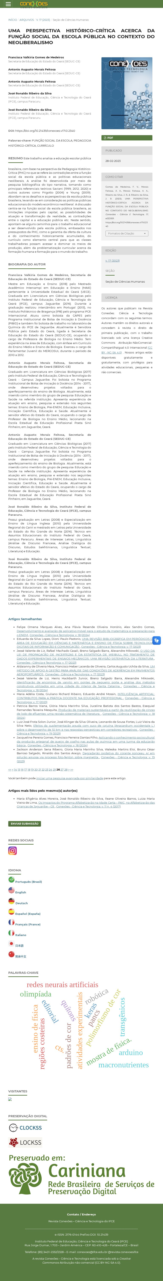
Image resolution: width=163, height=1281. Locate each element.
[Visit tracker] (10, 1100)
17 (25, 769)
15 (19, 769)
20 (36, 769)
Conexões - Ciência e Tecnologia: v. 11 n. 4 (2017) (88, 806)
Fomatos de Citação (121, 233)
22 (43, 769)
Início (12, 19)
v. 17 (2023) (43, 19)
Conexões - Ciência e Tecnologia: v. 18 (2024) (60, 635)
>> (71, 769)
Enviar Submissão (24, 823)
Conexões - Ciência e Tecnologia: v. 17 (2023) (111, 646)
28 (65, 769)
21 (39, 769)
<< (9, 769)
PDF (110, 137)
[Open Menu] (8, 4)
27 (62, 769)
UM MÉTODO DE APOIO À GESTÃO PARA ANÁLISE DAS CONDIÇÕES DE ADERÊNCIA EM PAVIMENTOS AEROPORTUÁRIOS (86, 670)
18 (29, 769)
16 (22, 769)
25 (54, 769)
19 (32, 769)
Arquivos (27, 19)
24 (50, 769)
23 (46, 769)
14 (15, 769)
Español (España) (28, 913)
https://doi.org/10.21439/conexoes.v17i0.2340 (45, 130)
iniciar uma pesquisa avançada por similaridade (69, 778)
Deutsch (21, 903)
